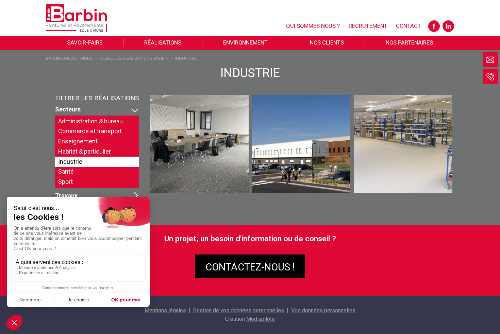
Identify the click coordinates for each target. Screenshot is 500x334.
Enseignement (78, 141)
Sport (65, 181)
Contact (408, 25)
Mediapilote (260, 319)
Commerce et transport (90, 131)
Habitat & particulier (84, 151)
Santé (66, 171)
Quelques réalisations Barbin (134, 58)
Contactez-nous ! (250, 267)
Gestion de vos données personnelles (238, 310)
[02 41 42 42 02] (490, 76)
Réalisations (162, 42)
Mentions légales (165, 310)
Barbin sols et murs (69, 58)
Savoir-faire (84, 42)
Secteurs (68, 109)
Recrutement (368, 25)
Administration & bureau (90, 121)
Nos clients (327, 42)
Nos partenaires (409, 42)
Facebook (434, 26)
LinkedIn (448, 26)
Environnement (245, 42)
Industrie (186, 58)
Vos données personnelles (323, 310)
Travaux (66, 195)
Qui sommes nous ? (313, 25)
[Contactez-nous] (490, 59)
